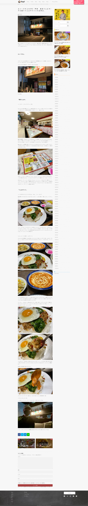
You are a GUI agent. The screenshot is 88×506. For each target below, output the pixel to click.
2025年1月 (56, 122)
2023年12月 (56, 153)
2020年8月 (56, 249)
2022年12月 (56, 182)
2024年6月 (56, 139)
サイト (19, 478)
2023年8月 (56, 163)
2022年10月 (56, 187)
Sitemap (25, 492)
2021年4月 (56, 230)
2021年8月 (56, 220)
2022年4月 (56, 201)
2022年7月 (56, 194)
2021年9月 (56, 218)
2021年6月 (56, 225)
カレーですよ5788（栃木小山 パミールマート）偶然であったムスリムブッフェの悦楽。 (62, 57)
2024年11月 (56, 127)
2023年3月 (56, 175)
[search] (68, 22)
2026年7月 (56, 79)
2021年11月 (56, 213)
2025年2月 (56, 120)
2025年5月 (56, 113)
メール (19, 474)
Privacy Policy (55, 1)
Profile (32, 1)
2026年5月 (56, 84)
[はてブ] (25, 434)
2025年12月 (56, 96)
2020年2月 (56, 263)
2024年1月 (56, 151)
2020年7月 (56, 251)
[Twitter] (22, 434)
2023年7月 (56, 165)
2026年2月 (56, 91)
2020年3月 (56, 261)
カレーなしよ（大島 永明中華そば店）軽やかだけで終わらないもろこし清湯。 (62, 43)
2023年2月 (56, 177)
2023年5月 (56, 170)
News (36, 1)
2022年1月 (56, 208)
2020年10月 (56, 244)
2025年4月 (56, 115)
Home (28, 1)
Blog (40, 1)
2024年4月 (56, 144)
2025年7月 (56, 108)
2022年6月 (56, 196)
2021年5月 (56, 227)
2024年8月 (56, 134)
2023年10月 (56, 158)
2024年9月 (56, 132)
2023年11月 (56, 156)
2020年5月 (56, 256)
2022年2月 (56, 206)
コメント (19, 456)
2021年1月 (56, 237)
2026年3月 (56, 89)
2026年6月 (56, 82)
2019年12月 (56, 268)
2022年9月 (56, 189)
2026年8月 (56, 77)
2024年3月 (56, 146)
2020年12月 (56, 239)
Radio (43, 1)
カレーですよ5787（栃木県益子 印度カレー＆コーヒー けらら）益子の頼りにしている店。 (62, 70)
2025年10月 (56, 101)
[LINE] (28, 434)
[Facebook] (19, 434)
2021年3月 (56, 232)
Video (47, 1)
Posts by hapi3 (56, 273)
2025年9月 (56, 103)
